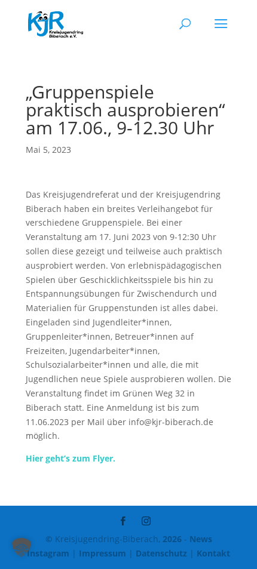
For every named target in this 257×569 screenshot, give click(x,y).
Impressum (102, 553)
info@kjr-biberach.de (170, 421)
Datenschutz (161, 553)
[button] (21, 547)
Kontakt (213, 553)
